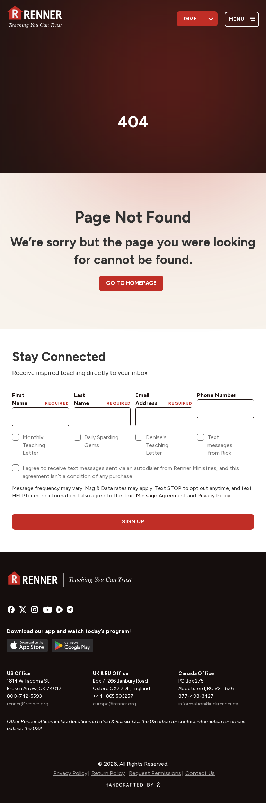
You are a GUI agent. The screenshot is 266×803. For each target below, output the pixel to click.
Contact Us (200, 773)
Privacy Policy (70, 773)
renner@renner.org (27, 704)
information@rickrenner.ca (208, 704)
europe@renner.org (114, 704)
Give (190, 18)
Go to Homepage (131, 283)
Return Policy (108, 773)
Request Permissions (155, 773)
